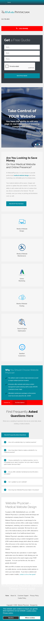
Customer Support (23, 595)
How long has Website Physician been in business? (23, 490)
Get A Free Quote (22, 75)
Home (7, 595)
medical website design (21, 175)
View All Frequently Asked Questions (15, 435)
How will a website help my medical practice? (22, 442)
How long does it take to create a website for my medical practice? (20, 451)
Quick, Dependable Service (22, 259)
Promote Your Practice (22, 283)
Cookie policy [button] (31, 611)
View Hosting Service (22, 308)
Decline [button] (11, 618)
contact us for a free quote (27, 574)
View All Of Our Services (16, 203)
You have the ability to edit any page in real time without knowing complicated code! (22, 124)
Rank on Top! (22, 333)
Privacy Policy (34, 595)
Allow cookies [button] (30, 618)
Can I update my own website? (17, 482)
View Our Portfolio (22, 358)
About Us (13, 595)
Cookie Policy (22, 598)
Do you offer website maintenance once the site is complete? (21, 473)
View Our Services (22, 234)
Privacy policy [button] (8, 613)
